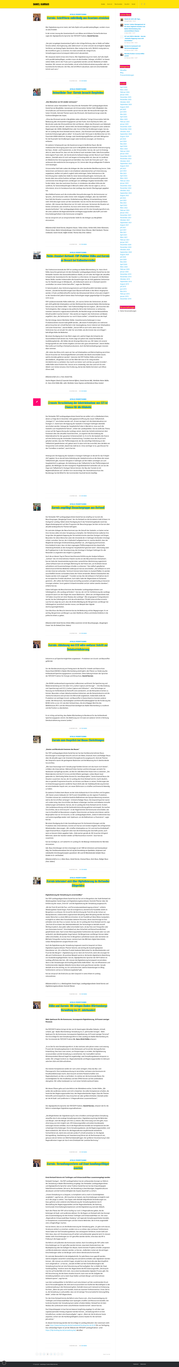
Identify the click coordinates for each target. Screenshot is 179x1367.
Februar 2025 (124, 122)
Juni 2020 (123, 259)
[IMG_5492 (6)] (37, 1005)
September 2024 (126, 134)
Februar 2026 (124, 92)
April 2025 (123, 117)
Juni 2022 (123, 200)
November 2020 (125, 247)
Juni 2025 (123, 112)
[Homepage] (37, 507)
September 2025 (126, 104)
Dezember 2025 (125, 97)
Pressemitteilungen (81, 14)
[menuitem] (103, 4)
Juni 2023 (123, 171)
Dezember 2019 (125, 274)
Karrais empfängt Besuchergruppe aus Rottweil (78, 507)
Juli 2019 (123, 286)
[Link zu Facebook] (141, 4)
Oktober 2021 (125, 220)
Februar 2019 (124, 294)
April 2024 (123, 146)
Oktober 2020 (125, 250)
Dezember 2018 (125, 299)
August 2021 (124, 225)
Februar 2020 (124, 269)
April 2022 (123, 205)
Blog (121, 73)
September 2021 (126, 223)
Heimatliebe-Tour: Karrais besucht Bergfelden (78, 92)
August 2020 (124, 254)
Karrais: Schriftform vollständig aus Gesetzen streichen (78, 18)
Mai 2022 (123, 203)
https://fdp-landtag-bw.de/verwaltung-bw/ (61, 1330)
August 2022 (124, 195)
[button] (4, 1363)
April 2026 (123, 87)
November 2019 (125, 277)
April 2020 (123, 264)
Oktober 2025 (125, 102)
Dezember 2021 (125, 215)
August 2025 (124, 107)
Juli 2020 (123, 257)
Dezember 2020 (125, 245)
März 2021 (124, 237)
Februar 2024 (124, 151)
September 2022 (126, 193)
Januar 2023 (124, 183)
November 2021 (125, 218)
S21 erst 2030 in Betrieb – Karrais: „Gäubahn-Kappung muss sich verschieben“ (135, 38)
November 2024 (125, 129)
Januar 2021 (124, 242)
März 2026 (124, 90)
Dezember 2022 (125, 186)
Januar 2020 (124, 272)
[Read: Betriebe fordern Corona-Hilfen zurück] (122, 54)
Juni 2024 (123, 141)
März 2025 (124, 119)
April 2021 (123, 235)
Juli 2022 (123, 198)
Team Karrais (84, 81)
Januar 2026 (124, 95)
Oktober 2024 (125, 132)
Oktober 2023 (125, 161)
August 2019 (124, 284)
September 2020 (126, 252)
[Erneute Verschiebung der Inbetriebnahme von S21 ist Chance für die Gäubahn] (37, 402)
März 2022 (124, 208)
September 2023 (126, 163)
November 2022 (125, 188)
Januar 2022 (124, 213)
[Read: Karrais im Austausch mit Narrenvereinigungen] (122, 46)
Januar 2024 (124, 154)
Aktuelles (72, 14)
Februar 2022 (124, 210)
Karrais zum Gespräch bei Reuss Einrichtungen (78, 740)
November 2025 (125, 99)
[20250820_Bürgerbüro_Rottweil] (37, 880)
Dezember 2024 (125, 127)
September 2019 (126, 281)
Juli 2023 (123, 168)
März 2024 (124, 149)
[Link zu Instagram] (144, 4)
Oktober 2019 (125, 279)
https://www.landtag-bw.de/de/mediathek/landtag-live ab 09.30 (72, 1325)
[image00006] (37, 255)
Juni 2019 (123, 289)
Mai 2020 (123, 262)
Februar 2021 (124, 240)
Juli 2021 (123, 227)
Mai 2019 (123, 291)
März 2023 (124, 178)
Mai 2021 (123, 232)
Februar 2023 (124, 181)
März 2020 (124, 267)
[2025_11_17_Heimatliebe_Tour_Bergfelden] (37, 92)
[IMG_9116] (37, 739)
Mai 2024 (123, 144)
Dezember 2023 (125, 156)
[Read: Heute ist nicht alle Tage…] (122, 19)
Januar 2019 (124, 296)
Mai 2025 (123, 114)
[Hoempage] (37, 17)
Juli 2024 (123, 139)
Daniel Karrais (41, 4)
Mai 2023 (123, 173)
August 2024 (124, 136)
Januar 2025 (124, 124)
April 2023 (123, 176)
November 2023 (125, 159)
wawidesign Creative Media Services (49, 1364)
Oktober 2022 (125, 190)
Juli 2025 (123, 109)
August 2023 (124, 166)
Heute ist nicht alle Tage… (132, 19)
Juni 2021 (123, 230)
